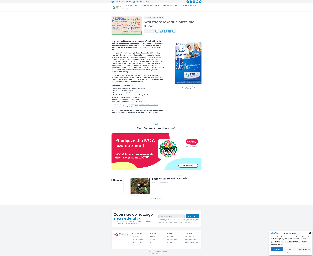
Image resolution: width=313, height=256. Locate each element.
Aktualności (129, 5)
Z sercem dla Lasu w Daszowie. (155, 178)
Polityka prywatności (290, 253)
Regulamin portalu (191, 239)
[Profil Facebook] (187, 1)
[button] (310, 233)
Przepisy (163, 5)
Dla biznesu (183, 5)
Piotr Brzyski (139, 182)
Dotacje (137, 5)
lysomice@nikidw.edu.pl (127, 77)
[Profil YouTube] (197, 1)
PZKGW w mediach (173, 239)
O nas (190, 5)
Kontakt (195, 5)
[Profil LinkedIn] (200, 1)
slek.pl (159, 253)
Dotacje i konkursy (138, 239)
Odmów (289, 249)
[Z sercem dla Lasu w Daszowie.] (124, 186)
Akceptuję (277, 249)
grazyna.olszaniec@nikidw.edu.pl (146, 105)
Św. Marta (170, 5)
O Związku (170, 236)
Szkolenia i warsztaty (147, 5)
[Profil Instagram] (194, 1)
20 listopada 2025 (148, 182)
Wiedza (157, 5)
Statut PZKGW (189, 236)
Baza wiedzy (153, 236)
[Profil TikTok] (191, 1)
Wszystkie (135, 236)
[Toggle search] (126, 9)
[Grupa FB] (113, 2)
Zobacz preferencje (304, 249)
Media (176, 5)
